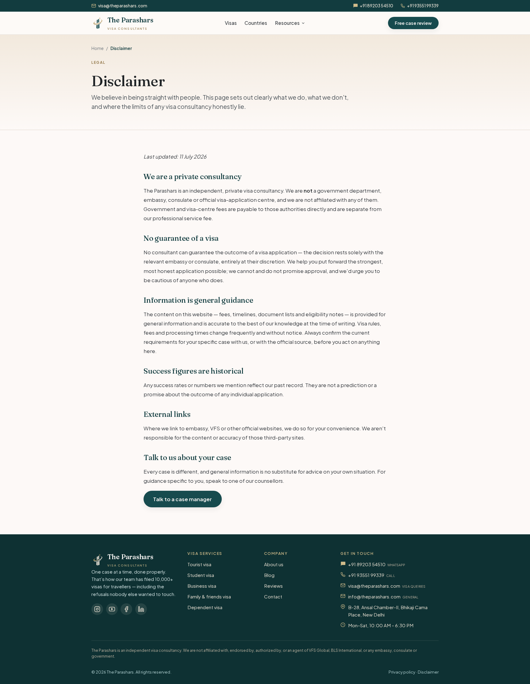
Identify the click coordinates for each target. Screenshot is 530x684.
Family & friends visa (209, 596)
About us (273, 564)
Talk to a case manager (182, 499)
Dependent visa (204, 607)
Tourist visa (199, 564)
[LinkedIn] (141, 609)
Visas (231, 23)
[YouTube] (112, 609)
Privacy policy (402, 671)
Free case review (413, 23)
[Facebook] (126, 609)
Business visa (201, 586)
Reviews (273, 586)
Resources (287, 23)
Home (97, 48)
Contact (273, 596)
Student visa (200, 575)
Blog (269, 575)
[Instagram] (97, 609)
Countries (255, 23)
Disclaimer (428, 671)
